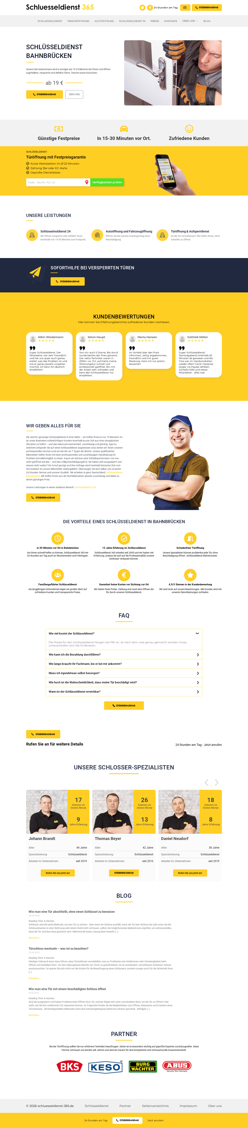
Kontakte (170, 21)
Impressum (188, 1106)
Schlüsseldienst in (132, 21)
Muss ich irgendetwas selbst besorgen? (74, 673)
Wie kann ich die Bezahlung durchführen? (75, 654)
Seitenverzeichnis (155, 1106)
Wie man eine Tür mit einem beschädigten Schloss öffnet (67, 989)
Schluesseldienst (50, 21)
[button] (206, 783)
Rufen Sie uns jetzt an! (58, 873)
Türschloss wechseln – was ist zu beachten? (58, 948)
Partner (125, 1106)
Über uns (188, 20)
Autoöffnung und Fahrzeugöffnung (129, 231)
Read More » (34, 938)
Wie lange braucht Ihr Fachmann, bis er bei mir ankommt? (85, 663)
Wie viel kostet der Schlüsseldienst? (71, 633)
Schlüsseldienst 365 (85, 487)
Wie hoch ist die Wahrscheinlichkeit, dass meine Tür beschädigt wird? (93, 682)
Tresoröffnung (78, 21)
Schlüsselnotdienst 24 (55, 231)
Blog (207, 21)
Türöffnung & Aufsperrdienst (190, 231)
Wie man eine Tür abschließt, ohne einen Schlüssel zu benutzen (72, 911)
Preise (154, 21)
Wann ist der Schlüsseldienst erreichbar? (74, 691)
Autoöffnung (104, 21)
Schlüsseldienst (96, 1106)
